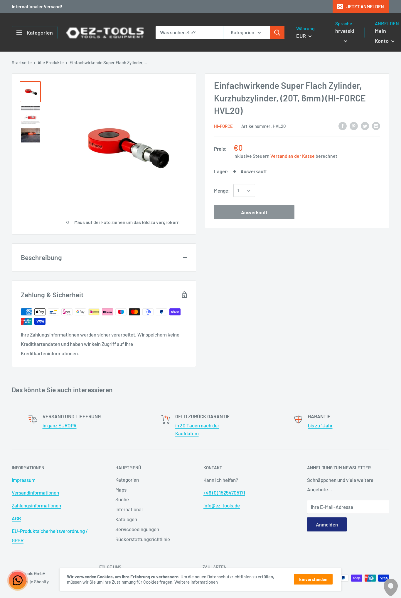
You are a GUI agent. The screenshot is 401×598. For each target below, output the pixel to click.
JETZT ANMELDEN (365, 6)
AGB (16, 518)
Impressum (24, 480)
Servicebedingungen (137, 529)
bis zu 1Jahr (320, 425)
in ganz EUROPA (60, 425)
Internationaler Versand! (37, 6)
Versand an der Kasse (292, 156)
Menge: (222, 190)
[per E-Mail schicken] (376, 125)
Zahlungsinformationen (36, 505)
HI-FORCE (223, 126)
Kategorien (127, 480)
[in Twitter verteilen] (365, 125)
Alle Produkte (51, 62)
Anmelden (327, 524)
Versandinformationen (35, 492)
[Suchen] (277, 32)
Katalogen (126, 519)
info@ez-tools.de (221, 505)
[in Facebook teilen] (342, 125)
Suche (122, 499)
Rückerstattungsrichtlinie (142, 539)
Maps (121, 489)
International (129, 509)
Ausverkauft (254, 212)
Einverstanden (313, 579)
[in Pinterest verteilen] (354, 125)
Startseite (22, 62)
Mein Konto (382, 36)
